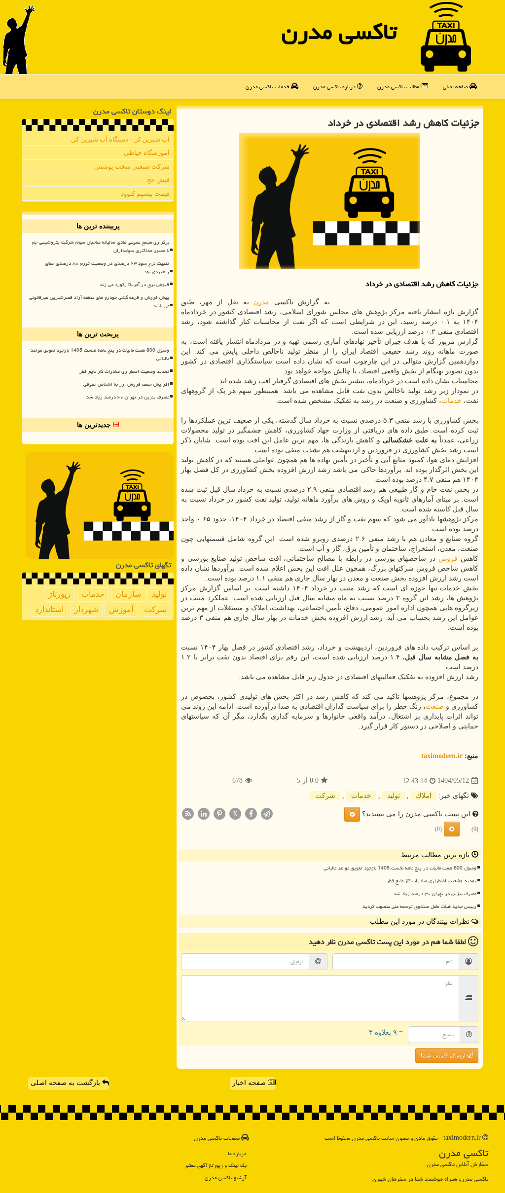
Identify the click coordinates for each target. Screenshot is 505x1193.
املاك (424, 795)
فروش (448, 558)
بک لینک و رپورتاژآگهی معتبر (215, 1165)
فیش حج (158, 179)
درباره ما (237, 1153)
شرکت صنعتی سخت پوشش (132, 166)
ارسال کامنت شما (444, 1055)
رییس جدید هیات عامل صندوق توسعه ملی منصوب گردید (419, 906)
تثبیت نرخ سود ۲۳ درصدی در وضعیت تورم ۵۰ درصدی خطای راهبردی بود (107, 267)
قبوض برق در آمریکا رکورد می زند (134, 284)
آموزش (121, 609)
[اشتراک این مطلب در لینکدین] (204, 813)
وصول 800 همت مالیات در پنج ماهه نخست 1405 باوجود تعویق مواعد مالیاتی (400, 868)
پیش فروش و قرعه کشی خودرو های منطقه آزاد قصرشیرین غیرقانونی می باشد (99, 301)
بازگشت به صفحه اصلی (66, 1082)
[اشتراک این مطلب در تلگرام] (267, 813)
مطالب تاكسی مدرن (399, 86)
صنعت (435, 706)
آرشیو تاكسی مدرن (226, 1177)
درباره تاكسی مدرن (335, 86)
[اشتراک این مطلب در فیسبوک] (251, 813)
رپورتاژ (59, 594)
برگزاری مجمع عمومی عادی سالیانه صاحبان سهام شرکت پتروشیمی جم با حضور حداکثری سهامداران (100, 246)
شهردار (86, 609)
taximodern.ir (442, 755)
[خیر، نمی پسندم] (452, 829)
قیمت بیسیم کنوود (145, 193)
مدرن (261, 302)
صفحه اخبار (250, 1082)
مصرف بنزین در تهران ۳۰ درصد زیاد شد (435, 894)
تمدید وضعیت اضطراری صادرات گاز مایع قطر (431, 881)
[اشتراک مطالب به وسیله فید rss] (188, 813)
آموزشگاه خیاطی (147, 152)
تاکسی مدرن (339, 31)
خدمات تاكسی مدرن (268, 86)
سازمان (128, 594)
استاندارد (49, 609)
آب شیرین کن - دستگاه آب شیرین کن (120, 139)
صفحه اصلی (456, 86)
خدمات (451, 400)
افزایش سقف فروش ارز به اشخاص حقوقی (126, 384)
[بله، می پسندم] (352, 814)
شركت (325, 795)
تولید (393, 795)
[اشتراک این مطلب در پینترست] (219, 813)
